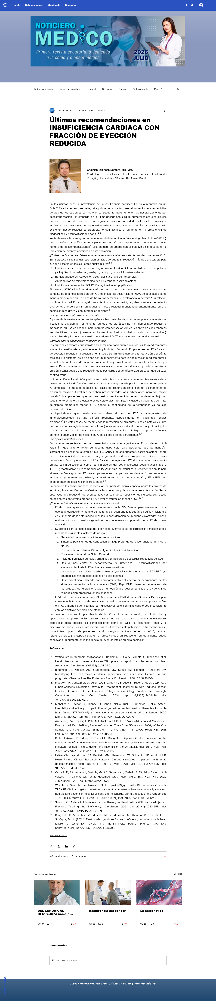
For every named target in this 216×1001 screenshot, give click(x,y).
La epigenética (151, 910)
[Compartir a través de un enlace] (74, 846)
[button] (178, 89)
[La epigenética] (159, 892)
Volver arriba (4, 985)
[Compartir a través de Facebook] (50, 846)
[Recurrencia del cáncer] (108, 892)
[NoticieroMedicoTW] (192, 5)
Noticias (123, 89)
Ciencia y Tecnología (70, 89)
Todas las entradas (43, 89)
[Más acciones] (165, 110)
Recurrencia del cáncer (107, 910)
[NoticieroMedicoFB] (186, 5)
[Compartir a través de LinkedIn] (66, 846)
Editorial (91, 89)
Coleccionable (140, 89)
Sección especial (58, 835)
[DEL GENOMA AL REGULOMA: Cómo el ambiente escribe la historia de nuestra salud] (57, 892)
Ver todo (178, 873)
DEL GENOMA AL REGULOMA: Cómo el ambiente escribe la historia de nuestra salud (54, 912)
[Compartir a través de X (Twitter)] (58, 846)
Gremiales (107, 89)
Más (156, 89)
